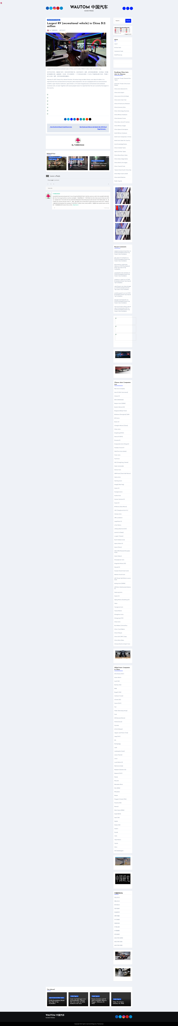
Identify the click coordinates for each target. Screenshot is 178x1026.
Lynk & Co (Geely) (119, 532)
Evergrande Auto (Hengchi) (121, 444)
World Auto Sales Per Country (122, 140)
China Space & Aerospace (121, 129)
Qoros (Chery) (118, 547)
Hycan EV (116, 503)
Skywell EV (117, 567)
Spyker (116, 821)
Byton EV (116, 422)
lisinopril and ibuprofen (120, 299)
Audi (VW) (117, 681)
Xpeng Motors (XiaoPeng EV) (121, 599)
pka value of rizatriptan (120, 257)
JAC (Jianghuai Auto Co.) (121, 510)
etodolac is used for (119, 279)
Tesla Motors (117, 839)
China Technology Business (121, 111)
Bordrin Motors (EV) (119, 407)
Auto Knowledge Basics (120, 144)
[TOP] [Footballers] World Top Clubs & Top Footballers (122, 267)
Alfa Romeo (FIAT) (119, 673)
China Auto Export (119, 92)
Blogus (93, 1024)
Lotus (115, 758)
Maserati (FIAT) (118, 773)
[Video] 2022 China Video (99, 163)
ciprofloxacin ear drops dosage (122, 286)
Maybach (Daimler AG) (120, 769)
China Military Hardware (120, 114)
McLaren (116, 780)
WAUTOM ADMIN (118, 938)
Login (52, 180)
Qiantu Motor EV (118, 543)
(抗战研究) (117, 912)
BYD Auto (117, 418)
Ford (115, 714)
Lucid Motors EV (118, 762)
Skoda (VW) (117, 825)
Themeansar (100, 1024)
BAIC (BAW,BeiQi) (119, 399)
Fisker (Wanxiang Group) (120, 710)
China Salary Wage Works (121, 159)
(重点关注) (117, 901)
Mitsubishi (117, 791)
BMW (115, 688)
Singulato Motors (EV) (120, 563)
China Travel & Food (119, 166)
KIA (115, 740)
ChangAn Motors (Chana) (121, 425)
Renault (116, 806)
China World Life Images (54, 19)
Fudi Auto (117, 458)
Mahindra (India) (118, 766)
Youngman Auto (118, 607)
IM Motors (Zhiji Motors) (120, 506)
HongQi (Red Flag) (119, 484)
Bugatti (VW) (117, 692)
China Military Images (120, 125)
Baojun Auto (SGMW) (120, 403)
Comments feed (118, 51)
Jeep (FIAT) (117, 736)
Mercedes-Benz (118, 784)
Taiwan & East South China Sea (122, 170)
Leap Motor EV (118, 521)
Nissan (116, 795)
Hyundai (116, 725)
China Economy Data (120, 107)
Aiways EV (117, 396)
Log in (116, 44)
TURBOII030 (54, 30)
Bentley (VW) (117, 685)
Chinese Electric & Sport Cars (122, 644)
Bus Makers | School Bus (120, 625)
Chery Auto (117, 429)
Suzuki (116, 832)
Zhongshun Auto (118, 614)
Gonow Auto (117, 469)
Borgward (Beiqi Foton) (120, 410)
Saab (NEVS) (117, 814)
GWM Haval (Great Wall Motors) (122, 473)
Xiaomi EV (117, 596)
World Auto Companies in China (122, 136)
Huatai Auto (117, 495)
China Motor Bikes (119, 640)
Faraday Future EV (119, 447)
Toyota (116, 843)
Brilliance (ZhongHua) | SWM (121, 414)
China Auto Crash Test (120, 100)
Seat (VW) (117, 817)
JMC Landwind (118, 517)
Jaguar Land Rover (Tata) (121, 732)
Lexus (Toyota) (118, 755)
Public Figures (52, 159)
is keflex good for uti (120, 293)
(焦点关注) (117, 897)
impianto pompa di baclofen (121, 251)
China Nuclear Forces (120, 118)
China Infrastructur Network (122, 103)
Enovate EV (117, 440)
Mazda (116, 777)
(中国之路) (117, 927)
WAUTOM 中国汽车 (89, 7)
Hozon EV (116, 488)
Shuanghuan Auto (119, 559)
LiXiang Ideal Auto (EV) (120, 528)
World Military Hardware (120, 133)
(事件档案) (117, 916)
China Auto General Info (120, 89)
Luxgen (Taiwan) (118, 536)
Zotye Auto (117, 621)
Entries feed (117, 47)
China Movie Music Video (121, 155)
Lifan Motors (117, 525)
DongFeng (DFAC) (119, 433)
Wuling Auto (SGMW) (119, 583)
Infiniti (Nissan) (118, 729)
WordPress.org (118, 55)
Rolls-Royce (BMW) (119, 810)
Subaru (116, 828)
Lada (115, 747)
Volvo (115, 847)
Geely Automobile (119, 466)
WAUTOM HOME (118, 945)
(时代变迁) (117, 904)
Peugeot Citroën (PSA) (120, 799)
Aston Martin (117, 677)
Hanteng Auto (118, 480)
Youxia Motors (118, 610)
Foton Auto (117, 455)
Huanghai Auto (118, 492)
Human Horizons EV (119, 499)
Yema (115, 603)
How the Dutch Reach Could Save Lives (61, 127)
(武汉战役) (117, 934)
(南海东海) (117, 923)
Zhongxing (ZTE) (118, 618)
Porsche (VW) (117, 802)
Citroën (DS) (117, 699)
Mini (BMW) (117, 788)
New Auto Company (119, 388)
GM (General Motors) (119, 718)
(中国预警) (117, 930)
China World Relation (120, 177)
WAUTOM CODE (118, 941)
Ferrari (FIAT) (117, 703)
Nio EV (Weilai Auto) (119, 539)
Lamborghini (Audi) (119, 751)
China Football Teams (120, 148)
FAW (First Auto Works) (120, 451)
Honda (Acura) (118, 721)
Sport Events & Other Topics (56, 997)
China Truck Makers (119, 629)
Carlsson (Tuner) (118, 696)
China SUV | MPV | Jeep (120, 636)
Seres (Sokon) (118, 556)
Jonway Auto (118, 514)
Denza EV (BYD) (118, 436)
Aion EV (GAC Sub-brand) (121, 392)
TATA (115, 836)
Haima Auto (117, 477)
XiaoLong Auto (118, 592)
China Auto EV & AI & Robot (121, 96)
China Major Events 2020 (121, 173)
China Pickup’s (118, 633)
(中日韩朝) (117, 919)
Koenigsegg (117, 743)
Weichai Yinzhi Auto (119, 574)
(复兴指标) (117, 908)
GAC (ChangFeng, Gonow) (121, 462)
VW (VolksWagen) (118, 850)
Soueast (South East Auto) (121, 570)
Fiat (115, 707)
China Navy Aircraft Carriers (122, 122)
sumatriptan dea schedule (121, 273)
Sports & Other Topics (120, 151)
